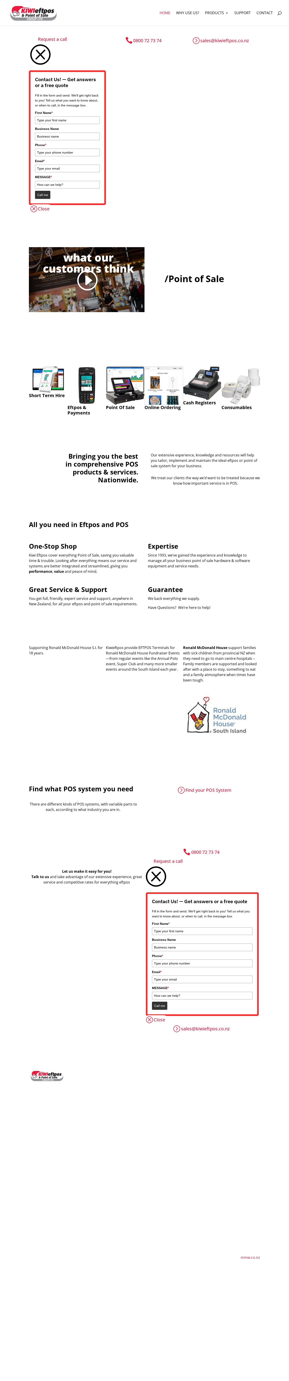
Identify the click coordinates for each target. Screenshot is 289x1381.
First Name (44, 113)
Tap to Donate (93, 1124)
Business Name (47, 129)
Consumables (141, 1086)
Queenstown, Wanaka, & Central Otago (194, 1170)
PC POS (87, 1139)
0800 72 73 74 (147, 40)
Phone (40, 145)
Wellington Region (243, 1197)
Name (12, 1328)
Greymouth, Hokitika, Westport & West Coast (194, 1110)
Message (14, 1359)
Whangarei (237, 1083)
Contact (264, 13)
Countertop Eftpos (97, 1086)
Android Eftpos (94, 1109)
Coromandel (238, 1125)
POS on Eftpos (93, 1101)
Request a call (52, 39)
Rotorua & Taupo (242, 1133)
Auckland (235, 1091)
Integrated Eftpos (96, 1093)
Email (39, 161)
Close (43, 209)
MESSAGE (43, 177)
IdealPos (137, 1118)
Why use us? (187, 13)
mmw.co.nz (250, 1257)
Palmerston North (243, 1181)
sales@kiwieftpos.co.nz (224, 40)
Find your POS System (208, 790)
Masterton (236, 1189)
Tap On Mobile (93, 1116)
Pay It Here (90, 1132)
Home (165, 13)
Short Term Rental (96, 1180)
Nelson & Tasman (194, 1097)
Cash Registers (142, 1078)
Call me (42, 195)
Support (242, 13)
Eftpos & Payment (96, 1078)
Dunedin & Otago (193, 1184)
